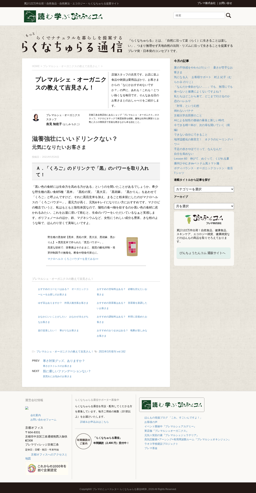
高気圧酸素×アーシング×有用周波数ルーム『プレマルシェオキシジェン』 (187, 439)
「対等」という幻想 (186, 105)
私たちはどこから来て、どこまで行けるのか (202, 96)
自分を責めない (184, 153)
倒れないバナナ (184, 110)
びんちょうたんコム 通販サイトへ (202, 253)
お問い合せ (225, 3)
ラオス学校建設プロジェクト (161, 443)
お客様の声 (150, 422)
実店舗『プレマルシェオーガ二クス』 (166, 430)
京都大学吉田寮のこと (188, 115)
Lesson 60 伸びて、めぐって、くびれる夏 (201, 158)
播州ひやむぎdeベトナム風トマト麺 (196, 163)
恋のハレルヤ (182, 101)
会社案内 (35, 415)
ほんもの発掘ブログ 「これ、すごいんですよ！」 (173, 417)
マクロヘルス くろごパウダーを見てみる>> (73, 258)
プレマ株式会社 (206, 3)
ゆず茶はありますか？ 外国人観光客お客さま (63, 303)
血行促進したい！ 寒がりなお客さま (58, 330)
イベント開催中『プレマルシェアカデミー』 (170, 426)
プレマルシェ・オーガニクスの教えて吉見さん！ (63, 278)
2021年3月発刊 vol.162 (112, 351)
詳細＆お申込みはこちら (94, 421)
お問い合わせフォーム (43, 419)
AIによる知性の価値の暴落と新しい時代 (199, 120)
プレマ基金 (150, 448)
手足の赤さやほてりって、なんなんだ (198, 149)
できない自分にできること (191, 134)
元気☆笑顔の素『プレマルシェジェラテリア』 (171, 435)
